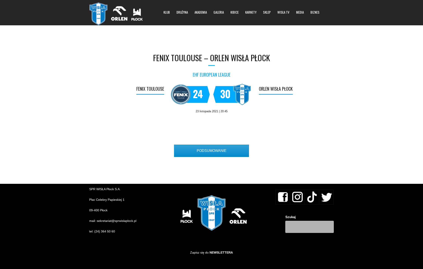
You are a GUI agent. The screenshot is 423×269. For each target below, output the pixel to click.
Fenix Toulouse (150, 89)
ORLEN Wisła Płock (276, 89)
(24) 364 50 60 (104, 231)
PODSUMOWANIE (211, 151)
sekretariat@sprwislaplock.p (116, 221)
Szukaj (290, 217)
